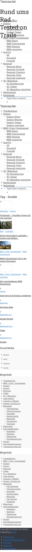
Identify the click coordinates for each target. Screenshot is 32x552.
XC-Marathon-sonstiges (19, 89)
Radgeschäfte (12, 416)
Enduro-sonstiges (15, 35)
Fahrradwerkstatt (10, 429)
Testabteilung (10, 20)
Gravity (7, 52)
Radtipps (10, 434)
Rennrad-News (14, 66)
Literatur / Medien (11, 401)
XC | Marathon (10, 80)
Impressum (9, 95)
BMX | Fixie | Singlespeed (16, 37)
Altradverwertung (14, 439)
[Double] (0, 334)
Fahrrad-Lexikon (14, 411)
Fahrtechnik (12, 421)
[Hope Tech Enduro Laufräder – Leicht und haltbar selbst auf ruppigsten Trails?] (6, 228)
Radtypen (4, 303)
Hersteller (11, 413)
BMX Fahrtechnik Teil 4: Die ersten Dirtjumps (13, 259)
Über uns (7, 545)
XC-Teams (12, 86)
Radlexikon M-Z (6, 326)
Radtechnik (11, 436)
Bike (1, 231)
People (2, 291)
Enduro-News (13, 26)
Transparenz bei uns (12, 446)
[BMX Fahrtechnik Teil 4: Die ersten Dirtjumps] (5, 248)
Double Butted (6, 319)
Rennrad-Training (16, 72)
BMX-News (12, 40)
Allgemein (4, 211)
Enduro (7, 23)
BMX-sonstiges (14, 49)
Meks (13, 532)
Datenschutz (9, 92)
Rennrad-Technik (16, 69)
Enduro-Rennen (14, 29)
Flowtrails (11, 424)
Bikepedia (7, 406)
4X (8, 55)
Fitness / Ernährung (11, 403)
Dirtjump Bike (6, 307)
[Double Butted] (0, 311)
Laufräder (9, 231)
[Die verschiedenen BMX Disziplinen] (6, 271)
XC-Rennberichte (15, 83)
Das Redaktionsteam (12, 444)
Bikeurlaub (8, 426)
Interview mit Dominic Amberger (15, 295)
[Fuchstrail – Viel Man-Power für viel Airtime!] (6, 208)
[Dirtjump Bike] (0, 300)
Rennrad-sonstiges (16, 78)
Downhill (11, 58)
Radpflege (11, 431)
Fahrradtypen (12, 408)
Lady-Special (8, 398)
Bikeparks (11, 418)
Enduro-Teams (14, 32)
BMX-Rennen (13, 46)
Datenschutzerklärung (14, 539)
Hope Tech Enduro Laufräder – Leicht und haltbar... (14, 236)
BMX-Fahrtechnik (16, 43)
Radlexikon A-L (6, 314)
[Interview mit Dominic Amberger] (0, 288)
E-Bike (5, 393)
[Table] (0, 323)
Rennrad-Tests (14, 75)
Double (3, 342)
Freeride (11, 60)
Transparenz (9, 548)
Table (2, 330)
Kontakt (7, 542)
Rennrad (7, 63)
